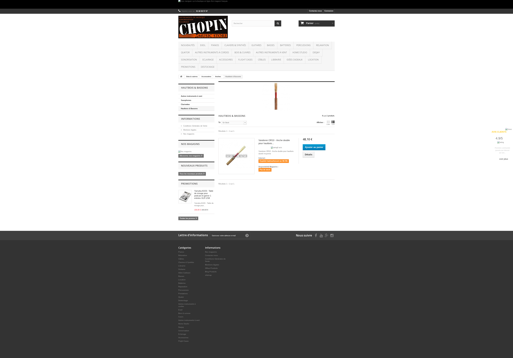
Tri (219, 122)
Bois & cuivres (242, 52)
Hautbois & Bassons (189, 109)
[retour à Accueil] (181, 76)
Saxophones (186, 100)
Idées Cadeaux (294, 59)
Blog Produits (211, 272)
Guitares (256, 45)
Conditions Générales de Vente (195, 126)
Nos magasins (188, 134)
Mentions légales (189, 130)
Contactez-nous (315, 11)
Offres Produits (211, 268)
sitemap (208, 275)
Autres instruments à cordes (212, 52)
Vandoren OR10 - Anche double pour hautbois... (274, 142)
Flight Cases (245, 59)
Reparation (182, 287)
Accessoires (226, 59)
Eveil (203, 45)
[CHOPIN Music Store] (203, 27)
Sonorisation (189, 59)
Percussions (303, 45)
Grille (328, 124)
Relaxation (322, 45)
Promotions (188, 66)
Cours (180, 317)
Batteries (285, 45)
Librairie (276, 59)
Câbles (262, 59)
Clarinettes (185, 104)
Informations (190, 118)
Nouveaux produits (194, 165)
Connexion (328, 11)
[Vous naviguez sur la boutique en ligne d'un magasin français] (256, 4)
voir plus (503, 159)
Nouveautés (188, 45)
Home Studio (299, 52)
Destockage (207, 66)
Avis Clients (499, 132)
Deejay (316, 52)
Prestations (183, 294)
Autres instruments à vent (271, 52)
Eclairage (208, 59)
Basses (271, 45)
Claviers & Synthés (235, 45)
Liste (333, 124)
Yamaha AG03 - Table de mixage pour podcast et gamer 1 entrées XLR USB (203, 194)
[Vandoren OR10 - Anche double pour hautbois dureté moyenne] (236, 156)
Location (313, 59)
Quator (185, 52)
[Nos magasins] (196, 151)
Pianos (215, 45)
